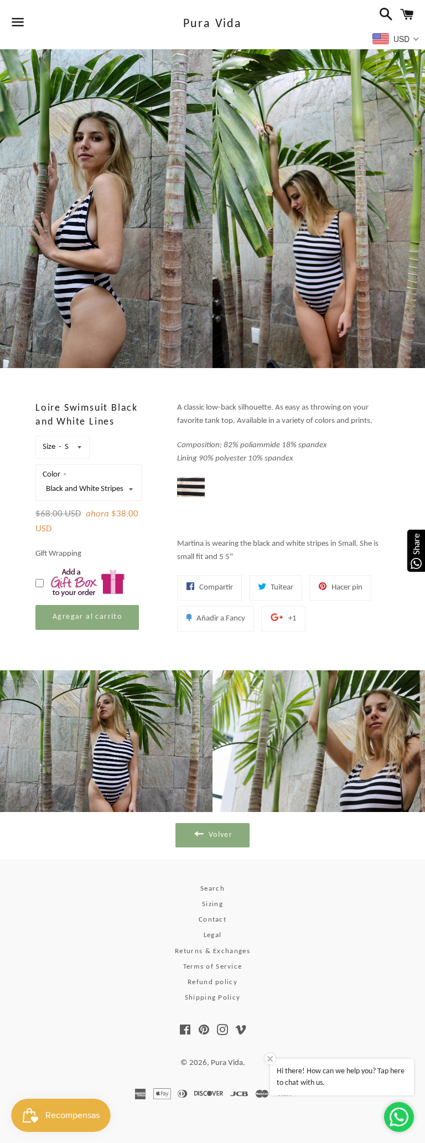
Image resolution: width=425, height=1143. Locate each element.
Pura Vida (212, 24)
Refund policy (212, 982)
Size (49, 447)
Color (51, 474)
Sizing (212, 904)
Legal (213, 935)
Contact (212, 919)
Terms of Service (212, 966)
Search (212, 888)
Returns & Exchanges (212, 951)
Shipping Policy (213, 997)
